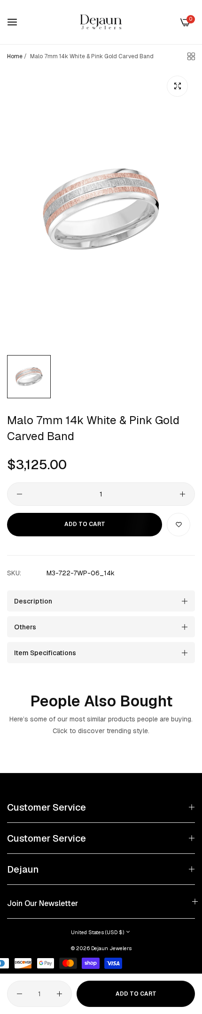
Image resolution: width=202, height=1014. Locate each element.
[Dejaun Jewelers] (101, 22)
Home (15, 56)
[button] (178, 524)
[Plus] (182, 494)
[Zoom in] (177, 86)
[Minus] (19, 494)
